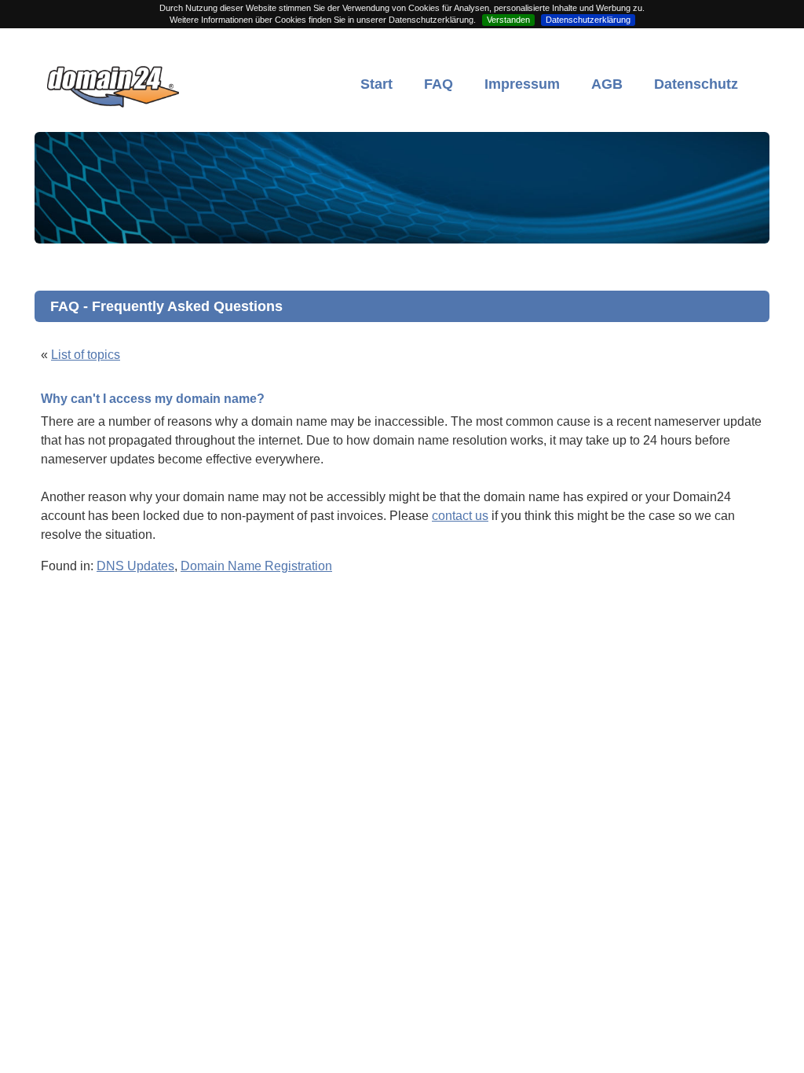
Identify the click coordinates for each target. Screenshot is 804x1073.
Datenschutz (696, 84)
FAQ (438, 84)
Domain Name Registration (256, 566)
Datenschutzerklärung (588, 19)
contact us (460, 515)
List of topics (85, 354)
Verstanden (508, 19)
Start (376, 84)
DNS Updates (135, 566)
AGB (607, 84)
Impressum (522, 84)
